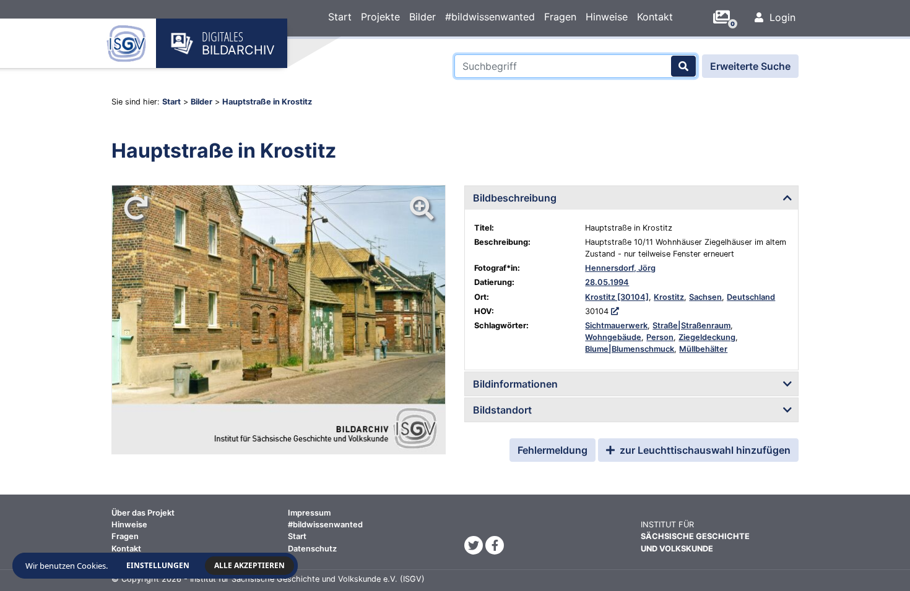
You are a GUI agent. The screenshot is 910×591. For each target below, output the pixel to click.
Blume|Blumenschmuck (629, 349)
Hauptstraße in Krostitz (267, 101)
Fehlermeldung (552, 450)
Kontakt (655, 17)
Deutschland (751, 297)
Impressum (309, 512)
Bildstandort (502, 410)
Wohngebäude (613, 337)
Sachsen (705, 297)
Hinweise (607, 17)
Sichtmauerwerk (616, 325)
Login (780, 17)
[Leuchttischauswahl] (726, 17)
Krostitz (669, 297)
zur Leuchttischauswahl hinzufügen (704, 450)
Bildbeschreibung (515, 198)
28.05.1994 (607, 282)
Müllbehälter (703, 349)
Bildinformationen (515, 384)
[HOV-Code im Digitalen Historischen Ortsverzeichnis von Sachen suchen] (615, 311)
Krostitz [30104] (617, 297)
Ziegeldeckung (706, 337)
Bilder (422, 17)
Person (660, 337)
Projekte (380, 17)
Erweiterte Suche (750, 66)
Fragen (560, 17)
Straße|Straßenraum (691, 325)
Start (340, 17)
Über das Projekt (143, 512)
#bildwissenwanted (490, 17)
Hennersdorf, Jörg (620, 268)
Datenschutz (312, 548)
